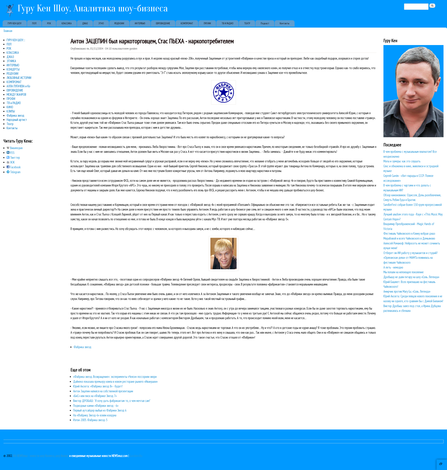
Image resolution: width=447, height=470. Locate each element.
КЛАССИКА (67, 23)
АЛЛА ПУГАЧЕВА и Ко (18, 86)
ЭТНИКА (11, 61)
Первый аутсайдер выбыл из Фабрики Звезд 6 (99, 410)
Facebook (15, 167)
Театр (10, 124)
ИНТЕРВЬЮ (140, 23)
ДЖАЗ (85, 23)
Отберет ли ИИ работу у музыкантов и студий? (410, 253)
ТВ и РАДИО (14, 103)
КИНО (10, 107)
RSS (11, 152)
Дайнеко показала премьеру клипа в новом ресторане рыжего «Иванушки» (115, 381)
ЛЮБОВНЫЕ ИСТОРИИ (19, 78)
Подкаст (265, 23)
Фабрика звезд (82, 347)
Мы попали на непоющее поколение (403, 272)
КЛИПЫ (11, 111)
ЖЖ (12, 162)
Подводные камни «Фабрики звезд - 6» (95, 405)
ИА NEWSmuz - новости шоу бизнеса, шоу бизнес (41, 456)
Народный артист (17, 120)
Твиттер (14, 157)
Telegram (14, 172)
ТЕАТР (247, 23)
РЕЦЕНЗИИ (119, 23)
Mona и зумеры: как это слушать (401, 161)
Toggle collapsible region (442, 465)
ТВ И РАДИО (227, 23)
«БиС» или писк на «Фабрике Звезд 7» (95, 396)
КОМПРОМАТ (187, 23)
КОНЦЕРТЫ (13, 69)
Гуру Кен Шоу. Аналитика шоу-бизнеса (92, 8)
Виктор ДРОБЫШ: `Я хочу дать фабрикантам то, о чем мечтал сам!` (112, 401)
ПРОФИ (207, 23)
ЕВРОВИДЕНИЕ (163, 23)
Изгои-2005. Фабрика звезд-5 (90, 420)
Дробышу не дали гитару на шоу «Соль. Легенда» (411, 277)
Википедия (16, 148)
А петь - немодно (393, 267)
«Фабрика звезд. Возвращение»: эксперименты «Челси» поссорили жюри (115, 376)
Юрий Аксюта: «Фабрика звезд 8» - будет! (98, 386)
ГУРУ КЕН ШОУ (14, 23)
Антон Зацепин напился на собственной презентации (103, 391)
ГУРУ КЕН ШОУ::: (16, 40)
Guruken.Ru (136, 456)
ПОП (34, 23)
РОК (49, 23)
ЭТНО (101, 23)
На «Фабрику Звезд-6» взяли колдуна (94, 415)
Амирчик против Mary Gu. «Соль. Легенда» (406, 291)
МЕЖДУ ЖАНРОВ (16, 94)
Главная (7, 30)
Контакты (284, 23)
